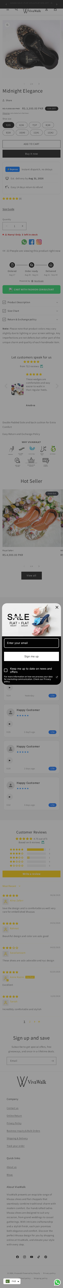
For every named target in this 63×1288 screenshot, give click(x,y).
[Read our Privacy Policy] (57, 677)
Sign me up (31, 656)
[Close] (57, 607)
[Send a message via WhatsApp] (57, 1282)
